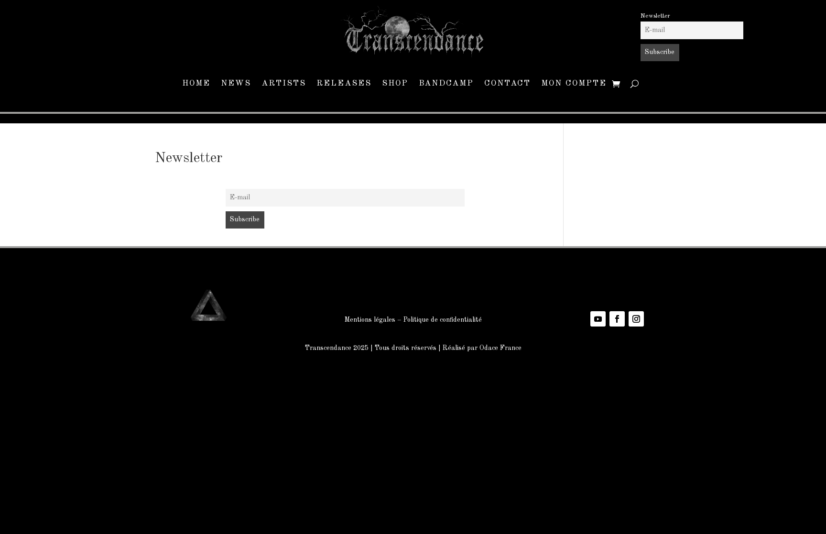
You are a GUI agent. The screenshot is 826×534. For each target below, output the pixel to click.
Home (196, 83)
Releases (343, 83)
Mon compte (574, 83)
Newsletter (655, 16)
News (236, 83)
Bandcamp (446, 83)
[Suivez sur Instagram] (636, 319)
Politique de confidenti (435, 319)
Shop (395, 83)
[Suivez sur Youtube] (598, 319)
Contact (507, 83)
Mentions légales (370, 319)
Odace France (500, 348)
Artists (283, 83)
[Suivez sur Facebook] (617, 319)
